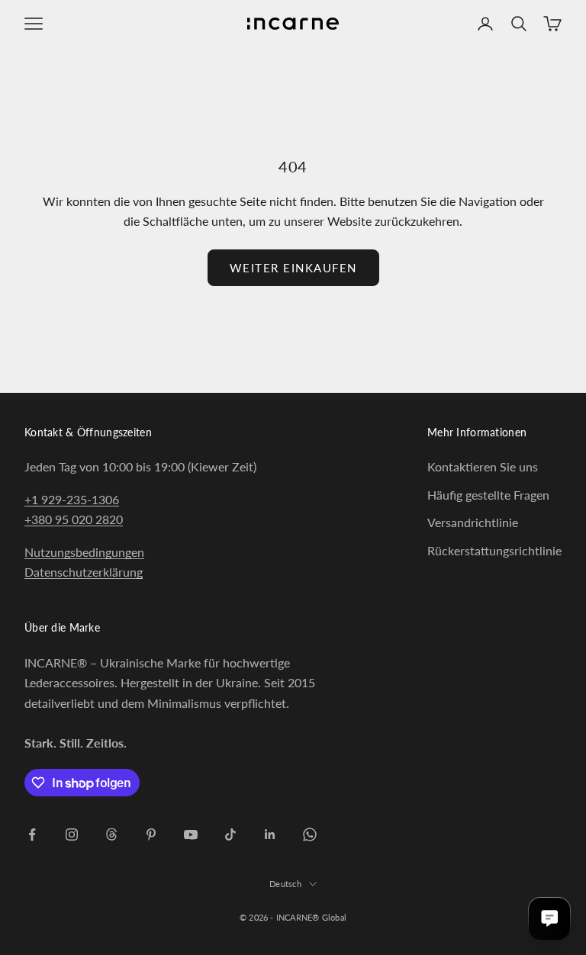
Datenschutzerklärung (83, 571)
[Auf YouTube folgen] (190, 834)
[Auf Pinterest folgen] (151, 834)
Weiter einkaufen (293, 268)
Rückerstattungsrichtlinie (494, 550)
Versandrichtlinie (472, 522)
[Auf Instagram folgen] (71, 834)
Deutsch (285, 884)
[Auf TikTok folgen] (230, 834)
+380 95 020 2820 (73, 519)
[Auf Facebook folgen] (32, 834)
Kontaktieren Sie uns (482, 466)
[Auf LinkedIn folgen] (270, 834)
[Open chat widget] (549, 918)
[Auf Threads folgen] (111, 834)
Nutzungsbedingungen (84, 552)
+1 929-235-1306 (71, 499)
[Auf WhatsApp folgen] (309, 834)
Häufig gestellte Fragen (488, 494)
